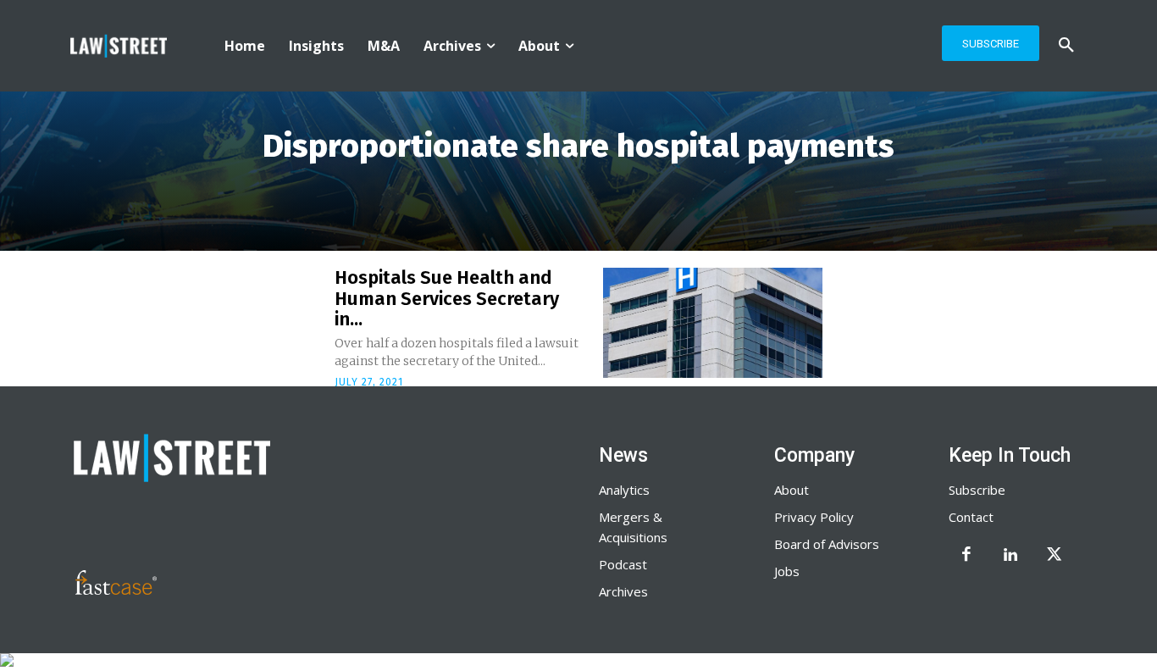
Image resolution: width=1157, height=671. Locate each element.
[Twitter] (1054, 556)
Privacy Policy (814, 516)
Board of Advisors (826, 543)
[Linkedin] (1010, 556)
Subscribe (977, 489)
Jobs (787, 571)
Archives (623, 591)
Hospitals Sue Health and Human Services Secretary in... (447, 298)
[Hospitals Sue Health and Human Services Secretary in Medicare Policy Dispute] (712, 323)
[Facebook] (966, 556)
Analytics (624, 489)
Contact (971, 516)
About (791, 489)
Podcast (623, 564)
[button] (1066, 45)
